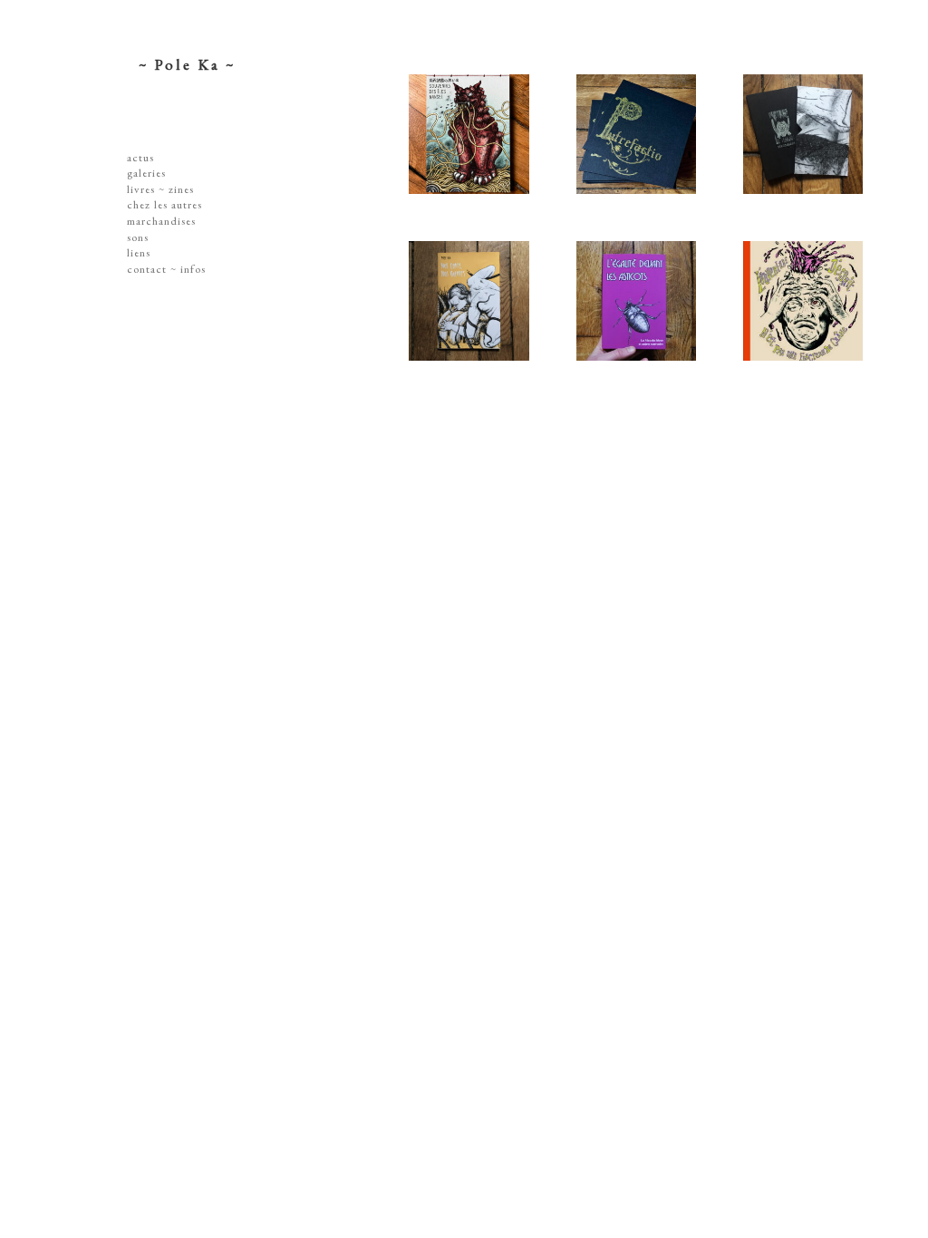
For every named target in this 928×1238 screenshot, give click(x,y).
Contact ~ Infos (166, 268)
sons (138, 237)
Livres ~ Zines (160, 189)
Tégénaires (817, 135)
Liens (138, 252)
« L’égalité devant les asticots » (650, 312)
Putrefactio (650, 135)
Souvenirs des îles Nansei (483, 145)
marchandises (161, 220)
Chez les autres (164, 204)
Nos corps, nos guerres (483, 312)
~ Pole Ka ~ (188, 64)
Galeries (146, 172)
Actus (140, 157)
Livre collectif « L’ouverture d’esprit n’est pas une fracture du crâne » (817, 331)
